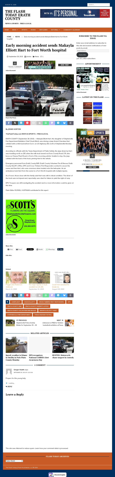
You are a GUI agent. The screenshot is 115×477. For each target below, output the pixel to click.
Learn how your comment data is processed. (51, 448)
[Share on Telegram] (58, 123)
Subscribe (82, 55)
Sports (24, 30)
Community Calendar (71, 30)
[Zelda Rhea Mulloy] (87, 113)
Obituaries (43, 30)
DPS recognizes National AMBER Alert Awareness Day (39, 357)
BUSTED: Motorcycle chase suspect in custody (63, 356)
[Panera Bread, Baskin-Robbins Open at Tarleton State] (97, 120)
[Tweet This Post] (15, 123)
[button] (40, 95)
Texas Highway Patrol (43, 315)
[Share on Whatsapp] (46, 123)
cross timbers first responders (51, 302)
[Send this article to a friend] (33, 123)
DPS (69, 302)
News (14, 30)
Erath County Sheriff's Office (37, 306)
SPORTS (32, 134)
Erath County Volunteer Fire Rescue (21, 310)
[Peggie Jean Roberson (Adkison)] (16, 277)
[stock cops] (40, 115)
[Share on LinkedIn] (21, 123)
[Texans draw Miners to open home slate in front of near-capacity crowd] (97, 113)
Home (7, 30)
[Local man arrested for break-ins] (62, 277)
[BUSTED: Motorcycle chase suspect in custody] (63, 345)
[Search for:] (98, 5)
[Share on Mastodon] (52, 123)
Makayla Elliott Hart (48, 310)
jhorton (28, 56)
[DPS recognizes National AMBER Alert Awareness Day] (40, 345)
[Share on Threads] (70, 123)
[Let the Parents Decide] (97, 105)
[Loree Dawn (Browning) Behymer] (87, 120)
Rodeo (33, 30)
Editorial (54, 30)
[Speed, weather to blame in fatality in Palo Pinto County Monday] (16, 345)
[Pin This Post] (27, 123)
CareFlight (16, 302)
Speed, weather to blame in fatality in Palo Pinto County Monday (16, 357)
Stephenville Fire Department (18, 315)
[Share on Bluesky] (64, 123)
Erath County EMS (14, 306)
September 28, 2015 (16, 56)
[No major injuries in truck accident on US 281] (39, 277)
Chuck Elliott (29, 302)
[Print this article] (39, 123)
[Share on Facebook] (9, 123)
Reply (10, 386)
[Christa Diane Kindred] (87, 105)
